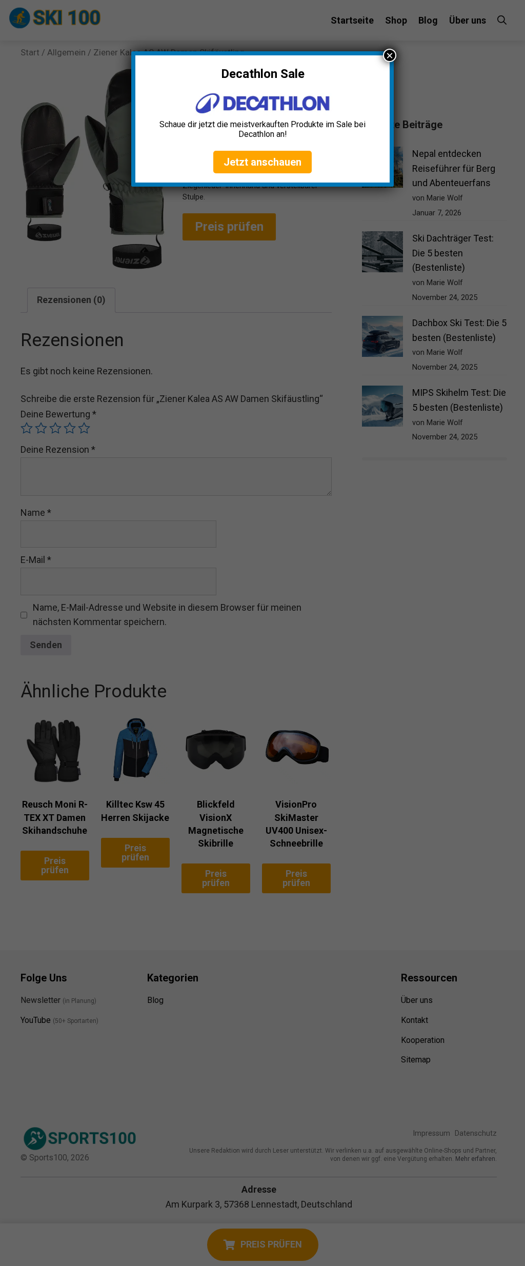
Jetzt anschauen (262, 162)
